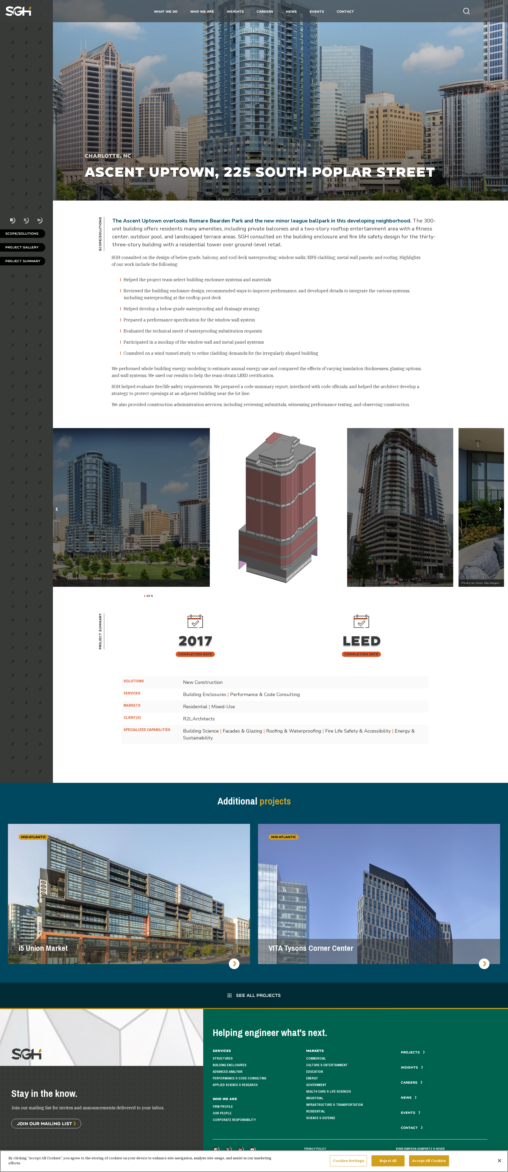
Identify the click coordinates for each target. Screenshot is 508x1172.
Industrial (314, 1098)
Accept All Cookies (429, 1161)
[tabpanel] (278, 507)
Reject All (388, 1161)
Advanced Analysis (227, 1072)
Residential (315, 1111)
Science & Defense (320, 1118)
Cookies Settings (348, 1161)
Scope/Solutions (21, 233)
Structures (223, 1058)
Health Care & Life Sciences (328, 1091)
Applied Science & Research (235, 1085)
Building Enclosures (229, 1065)
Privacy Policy (315, 1148)
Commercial (316, 1058)
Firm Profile (223, 1107)
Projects (411, 1052)
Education (314, 1072)
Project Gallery (22, 247)
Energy (312, 1078)
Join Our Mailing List (44, 1123)
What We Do (166, 11)
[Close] (499, 1160)
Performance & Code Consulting (239, 1078)
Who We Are (202, 11)
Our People (222, 1113)
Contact (345, 11)
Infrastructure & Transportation (334, 1105)
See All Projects (258, 995)
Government (316, 1085)
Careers (265, 11)
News (291, 11)
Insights (235, 11)
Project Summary (22, 261)
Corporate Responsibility (234, 1120)
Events (317, 11)
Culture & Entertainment (327, 1065)
